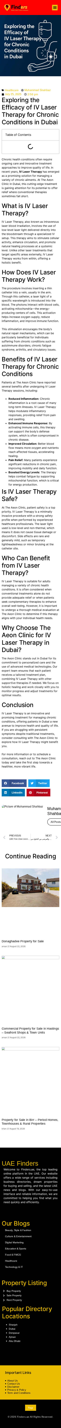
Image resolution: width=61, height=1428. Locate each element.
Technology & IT (14, 1267)
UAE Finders (20, 1163)
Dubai (12, 1328)
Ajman (12, 1337)
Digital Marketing (14, 1242)
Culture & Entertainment (18, 1236)
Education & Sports (15, 1248)
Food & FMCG (13, 1254)
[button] (55, 7)
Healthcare (11, 90)
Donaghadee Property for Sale (23, 941)
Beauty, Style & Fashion (18, 1230)
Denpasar (14, 1332)
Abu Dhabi (14, 1341)
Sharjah (13, 1324)
